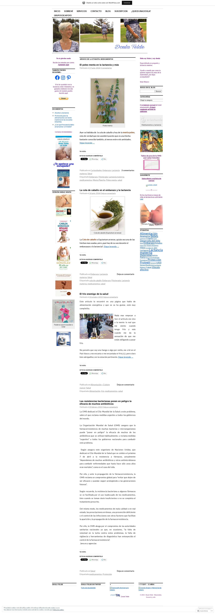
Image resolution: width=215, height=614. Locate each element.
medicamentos (86, 180)
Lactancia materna (116, 177)
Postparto (156, 257)
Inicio (57, 11)
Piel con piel (149, 257)
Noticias (155, 255)
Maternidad (146, 255)
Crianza (149, 238)
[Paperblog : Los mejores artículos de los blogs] (115, 596)
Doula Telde (57, 584)
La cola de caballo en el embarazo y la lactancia (105, 190)
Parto (142, 257)
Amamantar (145, 236)
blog (108, 11)
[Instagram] (63, 77)
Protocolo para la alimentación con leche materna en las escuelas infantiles (63, 119)
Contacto (96, 11)
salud (120, 180)
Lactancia (144, 250)
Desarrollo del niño (150, 240)
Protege (145, 262)
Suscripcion (121, 11)
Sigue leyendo (87, 143)
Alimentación (96, 384)
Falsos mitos (143, 245)
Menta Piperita (99, 180)
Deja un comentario (108, 193)
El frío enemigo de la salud (94, 293)
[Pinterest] (68, 77)
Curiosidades (96, 170)
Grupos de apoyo (63, 15)
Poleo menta (111, 180)
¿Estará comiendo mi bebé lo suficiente (147, 109)
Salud (90, 173)
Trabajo (149, 267)
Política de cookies (58, 610)
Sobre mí (68, 11)
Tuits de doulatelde (88, 588)
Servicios (82, 11)
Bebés (154, 236)
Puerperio (153, 263)
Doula (141, 243)
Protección (107, 574)
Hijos (142, 247)
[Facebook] (57, 77)
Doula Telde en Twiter (91, 584)
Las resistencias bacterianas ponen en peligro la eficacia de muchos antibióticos (105, 402)
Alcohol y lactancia (62, 113)
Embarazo (107, 170)
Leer (141, 199)
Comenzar (127, 3)
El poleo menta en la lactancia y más (99, 64)
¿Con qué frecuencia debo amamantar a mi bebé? (64, 126)
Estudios (158, 243)
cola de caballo (95, 280)
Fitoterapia (103, 177)
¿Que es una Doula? (141, 11)
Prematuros (143, 260)
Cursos (155, 238)
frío (102, 391)
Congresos (143, 238)
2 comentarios (106, 68)
